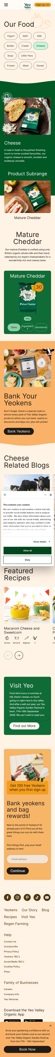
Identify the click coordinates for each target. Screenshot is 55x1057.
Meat (25, 65)
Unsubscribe (11, 946)
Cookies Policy (12, 966)
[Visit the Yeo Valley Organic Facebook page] (7, 897)
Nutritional (41, 327)
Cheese (40, 45)
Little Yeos (27, 55)
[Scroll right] (19, 655)
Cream (25, 45)
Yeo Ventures (11, 999)
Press (7, 971)
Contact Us (10, 941)
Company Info (11, 994)
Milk (39, 36)
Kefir (25, 36)
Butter (10, 45)
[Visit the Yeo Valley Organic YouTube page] (46, 897)
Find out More (24, 726)
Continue (17, 871)
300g (27, 319)
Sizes (14, 327)
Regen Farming (16, 924)
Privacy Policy (11, 951)
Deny (27, 559)
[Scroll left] (8, 655)
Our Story (30, 910)
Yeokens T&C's (12, 956)
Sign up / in (42, 4)
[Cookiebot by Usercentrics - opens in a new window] (34, 495)
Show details (39, 541)
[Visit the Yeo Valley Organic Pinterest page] (27, 897)
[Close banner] (51, 495)
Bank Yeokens (19, 431)
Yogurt (11, 36)
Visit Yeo (28, 917)
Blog (45, 910)
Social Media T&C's (14, 961)
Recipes (10, 917)
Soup (10, 55)
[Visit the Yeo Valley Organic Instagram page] (17, 897)
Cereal (40, 65)
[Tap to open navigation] (6, 4)
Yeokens (10, 910)
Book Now (27, 1049)
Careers (8, 989)
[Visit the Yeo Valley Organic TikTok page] (37, 897)
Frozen (11, 65)
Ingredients (27, 327)
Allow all (27, 550)
